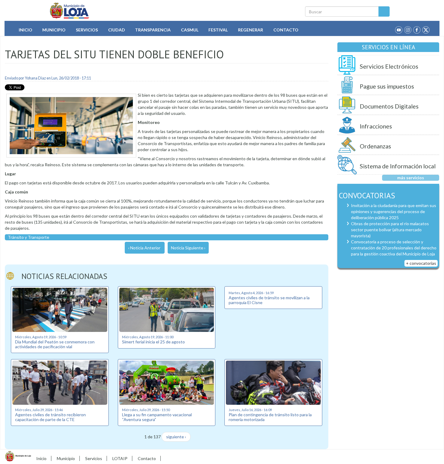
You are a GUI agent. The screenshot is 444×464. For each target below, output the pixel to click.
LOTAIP (119, 458)
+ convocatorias (421, 263)
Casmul (189, 29)
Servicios (87, 29)
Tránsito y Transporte (28, 237)
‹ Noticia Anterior (144, 247)
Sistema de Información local (398, 166)
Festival (218, 29)
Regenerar (250, 29)
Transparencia (153, 29)
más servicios (410, 177)
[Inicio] (69, 10)
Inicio (25, 29)
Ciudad (116, 29)
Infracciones (376, 126)
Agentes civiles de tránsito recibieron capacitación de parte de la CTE (50, 417)
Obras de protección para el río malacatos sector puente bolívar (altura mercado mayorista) (390, 229)
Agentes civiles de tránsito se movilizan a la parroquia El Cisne (269, 300)
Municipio (54, 29)
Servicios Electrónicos (389, 66)
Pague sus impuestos (387, 86)
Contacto (285, 29)
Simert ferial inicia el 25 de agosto (153, 341)
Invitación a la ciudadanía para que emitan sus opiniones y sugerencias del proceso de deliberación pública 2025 (393, 211)
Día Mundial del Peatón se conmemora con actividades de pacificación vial (55, 344)
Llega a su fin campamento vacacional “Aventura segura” (157, 417)
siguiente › (176, 436)
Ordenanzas (375, 146)
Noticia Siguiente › (188, 247)
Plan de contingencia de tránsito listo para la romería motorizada (270, 417)
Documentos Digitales (389, 106)
